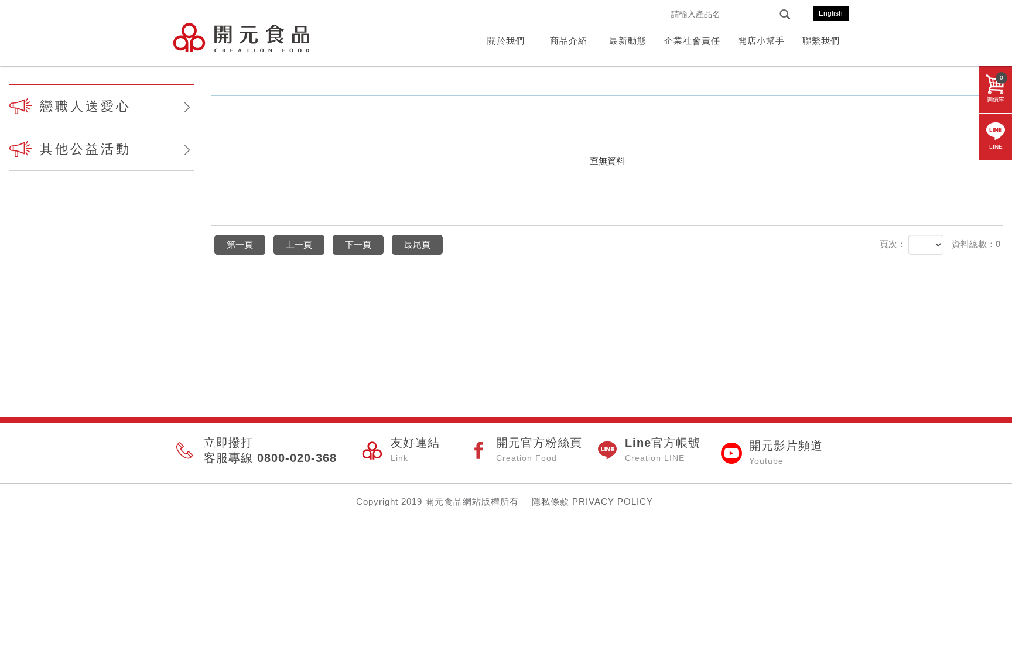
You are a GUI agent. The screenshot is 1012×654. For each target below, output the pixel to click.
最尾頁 (417, 244)
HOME (241, 37)
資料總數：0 (976, 244)
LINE (996, 146)
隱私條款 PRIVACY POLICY (592, 501)
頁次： (893, 244)
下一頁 (358, 244)
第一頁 (240, 244)
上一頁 (299, 244)
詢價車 (995, 88)
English (831, 13)
